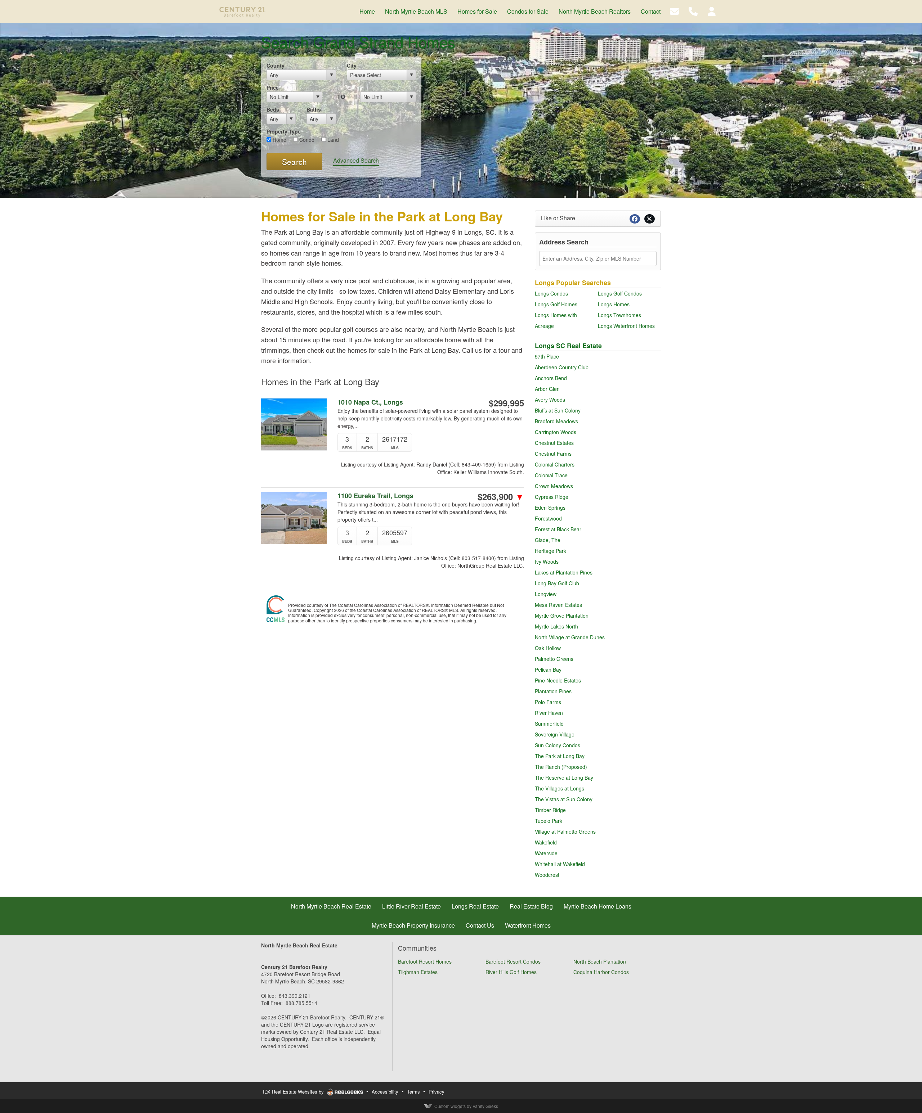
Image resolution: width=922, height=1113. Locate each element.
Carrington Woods (555, 432)
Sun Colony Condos (557, 745)
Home (278, 139)
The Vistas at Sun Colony (563, 799)
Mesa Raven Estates (558, 604)
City (352, 65)
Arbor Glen (547, 388)
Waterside (546, 853)
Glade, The (547, 540)
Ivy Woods (547, 561)
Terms (413, 1091)
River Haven (549, 712)
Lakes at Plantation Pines (563, 572)
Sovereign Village (554, 734)
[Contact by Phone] (693, 10)
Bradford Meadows (556, 421)
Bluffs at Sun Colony (558, 410)
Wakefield (546, 842)
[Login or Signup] (712, 10)
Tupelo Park (548, 820)
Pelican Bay (548, 669)
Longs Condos (551, 293)
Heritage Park (550, 550)
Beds (273, 109)
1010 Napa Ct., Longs (370, 402)
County (276, 65)
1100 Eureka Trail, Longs (375, 496)
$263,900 (501, 496)
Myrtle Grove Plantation (561, 615)
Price (273, 87)
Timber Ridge (550, 810)
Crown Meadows (554, 486)
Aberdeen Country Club (561, 367)
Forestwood (548, 518)
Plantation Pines (553, 691)
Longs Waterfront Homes (626, 325)
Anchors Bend (551, 378)
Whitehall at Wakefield (560, 864)
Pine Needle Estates (558, 680)
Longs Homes (614, 304)
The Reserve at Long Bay (564, 777)
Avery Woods (550, 399)
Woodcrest (547, 874)
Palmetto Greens (554, 658)
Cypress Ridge (551, 496)
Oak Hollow (548, 648)
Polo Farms (548, 702)
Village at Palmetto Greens (565, 831)
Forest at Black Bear (558, 529)
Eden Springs (550, 507)
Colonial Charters (554, 464)
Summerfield (549, 723)
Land (332, 139)
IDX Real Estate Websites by (294, 1091)
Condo (306, 139)
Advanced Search (356, 160)
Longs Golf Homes (556, 304)
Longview (545, 594)
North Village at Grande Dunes (570, 637)
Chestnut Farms (553, 453)
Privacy (436, 1091)
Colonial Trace (551, 475)
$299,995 (506, 402)
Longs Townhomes (619, 315)
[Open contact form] (674, 10)
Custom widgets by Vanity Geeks (466, 1106)
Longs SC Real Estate (568, 345)
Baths (313, 109)
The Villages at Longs (559, 788)
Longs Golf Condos (620, 293)
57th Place (547, 356)
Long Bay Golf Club (557, 583)
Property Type (284, 131)
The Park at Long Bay (560, 756)
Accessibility (385, 1091)
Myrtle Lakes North (556, 626)
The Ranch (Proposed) (561, 766)
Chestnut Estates (554, 442)
